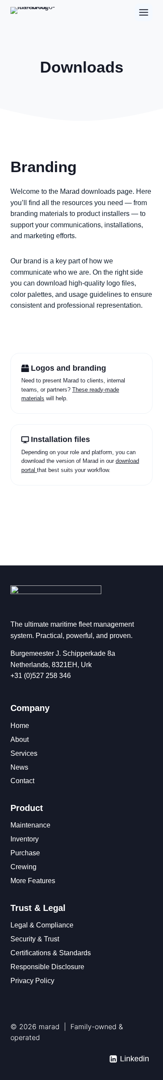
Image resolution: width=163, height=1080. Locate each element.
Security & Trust (34, 939)
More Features (32, 880)
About (19, 739)
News (19, 767)
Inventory (24, 839)
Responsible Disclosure (47, 966)
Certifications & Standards (50, 953)
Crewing (23, 867)
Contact (22, 780)
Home (19, 725)
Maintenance (30, 825)
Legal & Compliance (41, 925)
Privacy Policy (32, 980)
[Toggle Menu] (144, 12)
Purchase (25, 853)
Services (23, 753)
